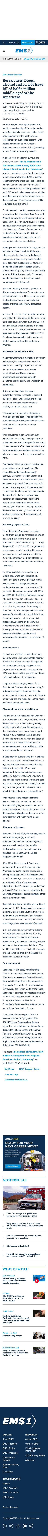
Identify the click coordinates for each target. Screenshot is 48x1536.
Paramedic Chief (10, 1333)
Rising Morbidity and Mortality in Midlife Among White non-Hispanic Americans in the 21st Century (23, 1056)
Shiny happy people (12, 1335)
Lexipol (20, 1518)
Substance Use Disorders (16, 1080)
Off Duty (6, 1293)
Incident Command (11, 1348)
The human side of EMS (18, 1246)
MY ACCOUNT (27, 43)
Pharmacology (11, 1074)
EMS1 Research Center (12, 75)
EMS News (9, 1069)
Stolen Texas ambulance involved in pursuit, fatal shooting (24, 1237)
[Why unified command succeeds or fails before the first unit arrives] (39, 1350)
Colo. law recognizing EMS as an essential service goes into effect (22, 1215)
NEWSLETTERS (14, 43)
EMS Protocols (9, 1276)
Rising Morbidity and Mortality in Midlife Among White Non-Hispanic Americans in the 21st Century (22, 165)
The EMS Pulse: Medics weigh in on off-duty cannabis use (13, 1298)
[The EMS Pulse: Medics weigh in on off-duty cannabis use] (39, 1295)
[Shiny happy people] (39, 1335)
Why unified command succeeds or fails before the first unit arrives (15, 1352)
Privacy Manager (10, 1507)
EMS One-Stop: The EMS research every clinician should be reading (14, 1280)
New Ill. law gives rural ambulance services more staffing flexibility (23, 1255)
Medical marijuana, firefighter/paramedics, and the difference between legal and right (16, 1319)
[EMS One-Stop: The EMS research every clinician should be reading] (39, 1278)
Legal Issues (8, 1311)
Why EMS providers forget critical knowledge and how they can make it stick (25, 1225)
